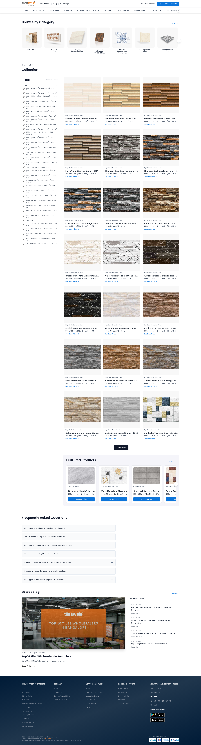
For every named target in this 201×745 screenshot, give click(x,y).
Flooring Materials (28, 715)
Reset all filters (52, 80)
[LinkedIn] (163, 701)
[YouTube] (167, 701)
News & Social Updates (94, 692)
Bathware (25, 700)
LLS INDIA (48, 739)
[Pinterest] (159, 701)
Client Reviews (91, 704)
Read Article (27, 666)
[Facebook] (151, 701)
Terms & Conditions (125, 704)
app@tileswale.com (160, 705)
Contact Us (58, 692)
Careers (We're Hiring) (62, 696)
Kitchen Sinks (27, 696)
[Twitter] (155, 701)
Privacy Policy (123, 688)
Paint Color (26, 707)
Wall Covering (27, 711)
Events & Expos (91, 700)
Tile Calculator (155, 688)
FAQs (88, 707)
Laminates (25, 719)
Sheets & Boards (28, 722)
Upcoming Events (92, 696)
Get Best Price (81, 499)
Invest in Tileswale (61, 700)
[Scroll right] (179, 41)
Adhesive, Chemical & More (32, 704)
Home (24, 65)
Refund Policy (123, 692)
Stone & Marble (27, 726)
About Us (57, 688)
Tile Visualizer (155, 692)
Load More (121, 447)
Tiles (23, 688)
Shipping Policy (124, 696)
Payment (121, 700)
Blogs (88, 688)
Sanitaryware (27, 692)
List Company (149, 4)
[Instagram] (170, 701)
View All (175, 24)
